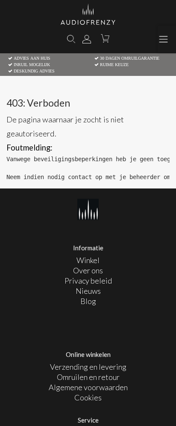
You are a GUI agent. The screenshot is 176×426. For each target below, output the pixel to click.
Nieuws (88, 291)
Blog (88, 301)
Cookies (88, 397)
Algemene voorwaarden (88, 387)
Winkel (88, 260)
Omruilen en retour (88, 377)
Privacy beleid (88, 280)
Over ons (88, 270)
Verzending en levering (88, 366)
